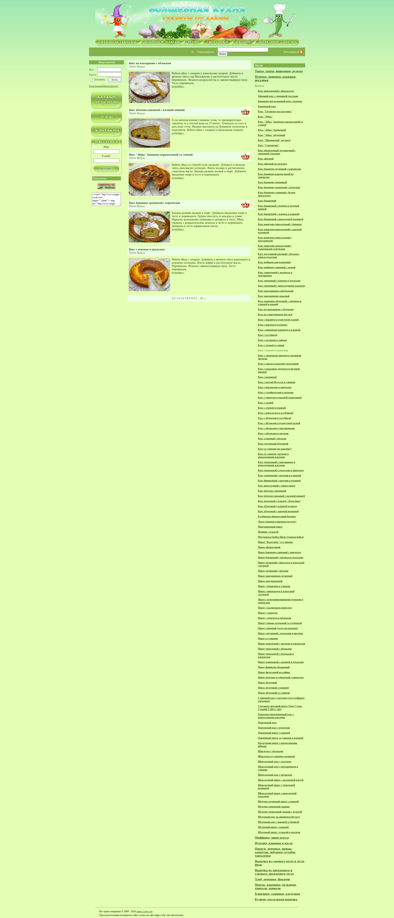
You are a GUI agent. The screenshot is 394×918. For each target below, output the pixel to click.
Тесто (132, 66)
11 (195, 298)
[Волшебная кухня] (197, 19)
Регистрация (95, 86)
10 (192, 298)
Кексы (141, 66)
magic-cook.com (144, 911)
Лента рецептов (291, 51)
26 (201, 298)
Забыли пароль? (110, 86)
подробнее (178, 86)
